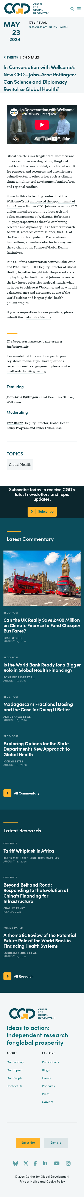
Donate (56, 1143)
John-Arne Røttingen (22, 397)
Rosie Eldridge (15, 677)
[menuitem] (72, 9)
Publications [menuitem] (50, 1062)
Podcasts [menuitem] (48, 1086)
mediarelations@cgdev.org (26, 371)
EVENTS (12, 57)
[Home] (42, 8)
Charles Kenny (14, 908)
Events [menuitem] (46, 1078)
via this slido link (38, 317)
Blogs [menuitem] (46, 1070)
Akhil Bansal (13, 716)
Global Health (20, 465)
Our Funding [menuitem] (15, 1062)
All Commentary (26, 793)
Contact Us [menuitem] (14, 1086)
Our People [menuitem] (14, 1078)
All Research (23, 976)
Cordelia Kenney (16, 953)
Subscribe (28, 1143)
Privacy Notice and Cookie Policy (42, 1181)
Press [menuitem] (45, 1094)
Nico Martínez (49, 858)
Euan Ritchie (12, 638)
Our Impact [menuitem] (15, 1070)
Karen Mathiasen (16, 858)
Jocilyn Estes (13, 761)
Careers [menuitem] (47, 1102)
